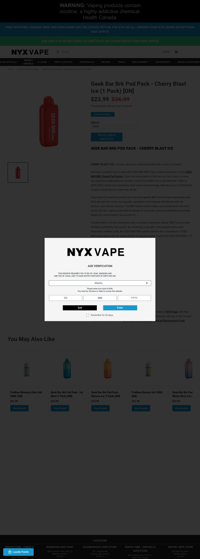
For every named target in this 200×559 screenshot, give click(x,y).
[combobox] (100, 283)
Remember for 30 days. (102, 315)
